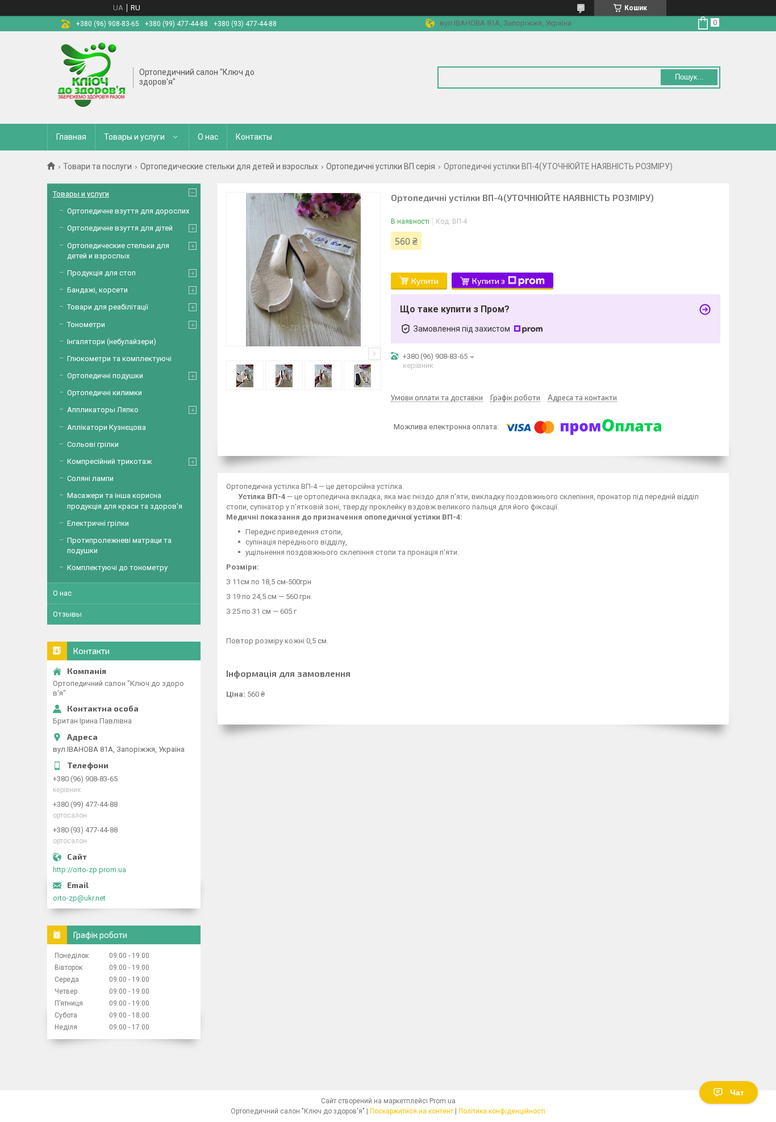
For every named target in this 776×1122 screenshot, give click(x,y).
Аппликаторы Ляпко (103, 409)
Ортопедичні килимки (104, 392)
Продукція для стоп (101, 273)
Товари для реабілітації (107, 307)
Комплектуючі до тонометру (117, 567)
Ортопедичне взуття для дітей (120, 228)
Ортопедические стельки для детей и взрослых (229, 166)
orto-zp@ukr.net (79, 898)
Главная (71, 136)
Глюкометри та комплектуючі (119, 358)
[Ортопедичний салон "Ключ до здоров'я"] (91, 77)
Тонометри (86, 324)
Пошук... (689, 77)
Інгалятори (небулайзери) (111, 341)
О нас (208, 136)
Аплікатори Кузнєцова (106, 427)
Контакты (254, 136)
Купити (425, 281)
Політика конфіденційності (501, 1111)
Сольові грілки (93, 444)
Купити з (488, 281)
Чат (737, 1092)
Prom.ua (442, 1101)
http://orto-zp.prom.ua (89, 869)
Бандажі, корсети (97, 290)
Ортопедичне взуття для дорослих (128, 211)
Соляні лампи (90, 478)
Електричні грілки (98, 523)
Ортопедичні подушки (105, 375)
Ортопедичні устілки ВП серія (380, 166)
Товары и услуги (134, 136)
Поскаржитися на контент (411, 1111)
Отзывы (67, 614)
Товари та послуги (97, 166)
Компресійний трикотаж (109, 461)
